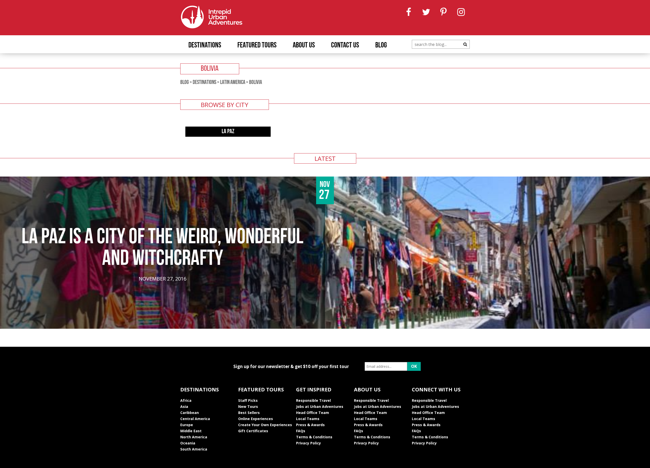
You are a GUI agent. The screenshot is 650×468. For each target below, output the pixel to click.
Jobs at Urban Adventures (319, 406)
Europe (186, 424)
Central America (195, 418)
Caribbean (189, 412)
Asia (184, 406)
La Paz (228, 132)
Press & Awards (310, 424)
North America (193, 437)
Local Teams (307, 418)
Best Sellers (249, 412)
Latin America (232, 82)
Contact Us (345, 45)
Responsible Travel (313, 400)
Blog (381, 45)
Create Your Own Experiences (265, 424)
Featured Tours (257, 45)
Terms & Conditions (314, 437)
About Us (304, 45)
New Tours (248, 406)
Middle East (191, 430)
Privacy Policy (308, 443)
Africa (185, 400)
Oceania (187, 443)
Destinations (204, 45)
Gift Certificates (253, 430)
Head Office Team (312, 412)
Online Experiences (255, 418)
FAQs (300, 430)
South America (193, 449)
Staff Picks (248, 400)
